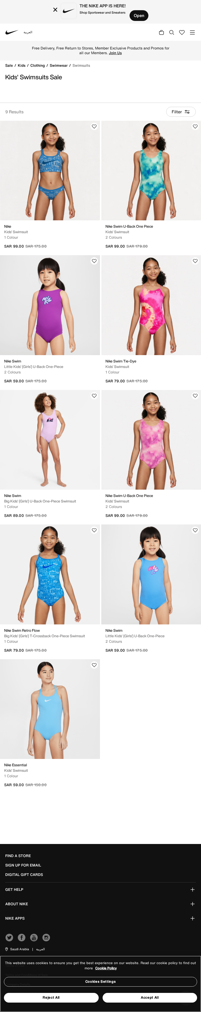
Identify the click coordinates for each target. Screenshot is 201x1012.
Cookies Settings (100, 981)
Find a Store (18, 855)
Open (139, 15)
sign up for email (23, 865)
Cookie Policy (106, 968)
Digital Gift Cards (24, 874)
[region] (100, 984)
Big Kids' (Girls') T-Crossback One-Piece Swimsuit (44, 636)
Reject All (51, 997)
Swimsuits (81, 65)
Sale (9, 65)
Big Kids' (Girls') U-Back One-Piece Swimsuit (40, 501)
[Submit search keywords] (172, 32)
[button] (16, 949)
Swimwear (59, 65)
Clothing (38, 65)
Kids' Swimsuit (16, 231)
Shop (143, 50)
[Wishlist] (94, 126)
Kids (22, 65)
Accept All (150, 997)
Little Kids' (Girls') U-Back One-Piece (33, 366)
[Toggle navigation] (192, 32)
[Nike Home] (12, 32)
